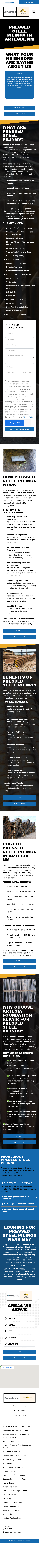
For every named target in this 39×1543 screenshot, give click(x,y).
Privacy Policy (28, 417)
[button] (33, 11)
